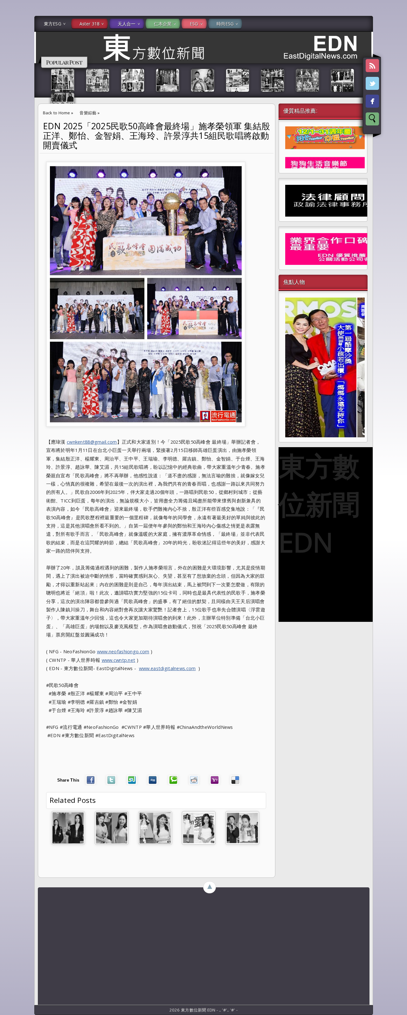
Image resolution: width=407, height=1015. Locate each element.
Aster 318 (89, 24)
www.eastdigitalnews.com (167, 668)
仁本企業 (163, 24)
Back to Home (56, 113)
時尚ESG (225, 24)
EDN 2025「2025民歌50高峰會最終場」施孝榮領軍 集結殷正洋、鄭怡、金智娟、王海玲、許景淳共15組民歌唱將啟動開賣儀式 (156, 135)
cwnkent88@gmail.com (92, 442)
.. (220, 1010)
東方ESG (52, 24)
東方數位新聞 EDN (319, 503)
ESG (194, 24)
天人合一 (127, 24)
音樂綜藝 (87, 113)
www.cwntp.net (118, 660)
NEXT (396, 100)
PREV (10, 100)
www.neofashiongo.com (123, 651)
